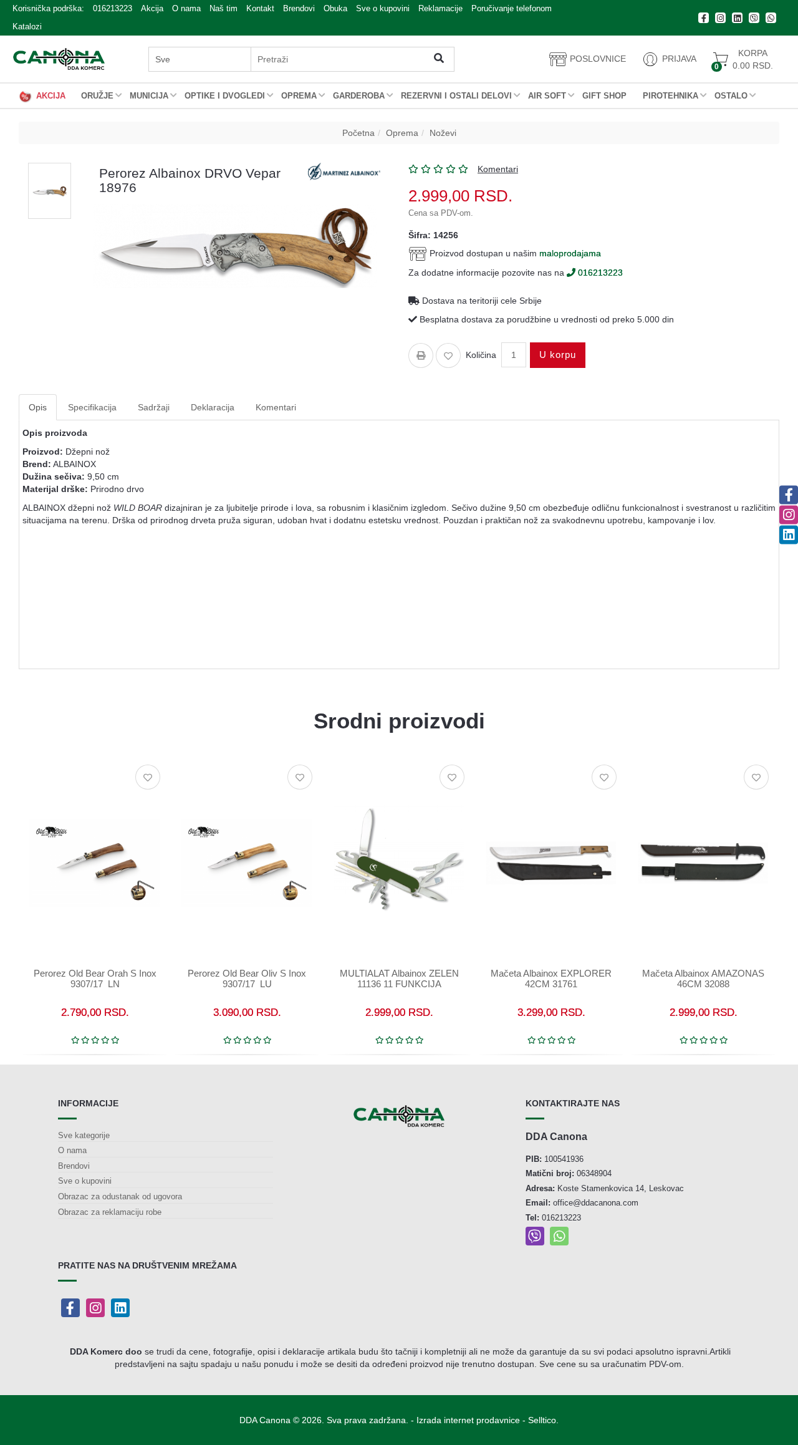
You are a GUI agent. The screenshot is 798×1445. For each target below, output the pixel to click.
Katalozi (27, 26)
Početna (358, 133)
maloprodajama (570, 253)
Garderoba (359, 95)
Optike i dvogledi (225, 95)
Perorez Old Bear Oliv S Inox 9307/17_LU (247, 978)
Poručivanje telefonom (511, 8)
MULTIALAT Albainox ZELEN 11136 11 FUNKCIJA (399, 978)
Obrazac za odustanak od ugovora (120, 1196)
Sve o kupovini (383, 8)
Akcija (152, 8)
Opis (38, 407)
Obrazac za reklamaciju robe (109, 1212)
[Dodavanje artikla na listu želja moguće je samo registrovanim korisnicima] (448, 355)
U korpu (557, 355)
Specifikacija (92, 407)
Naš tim (223, 8)
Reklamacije (440, 8)
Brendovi (299, 8)
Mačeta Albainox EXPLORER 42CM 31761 (551, 978)
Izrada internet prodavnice (468, 1420)
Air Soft (547, 95)
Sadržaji (154, 407)
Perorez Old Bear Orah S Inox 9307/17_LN (95, 978)
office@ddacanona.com (595, 1202)
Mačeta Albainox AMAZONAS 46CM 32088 (703, 978)
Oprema (299, 95)
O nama (186, 8)
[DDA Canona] (58, 59)
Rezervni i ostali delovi (456, 95)
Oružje (97, 95)
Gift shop (604, 95)
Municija (149, 95)
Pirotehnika (670, 95)
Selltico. (543, 1420)
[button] (669, 59)
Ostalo (731, 95)
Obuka (335, 8)
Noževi (443, 133)
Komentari (276, 407)
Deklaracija (212, 407)
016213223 (112, 8)
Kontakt (260, 8)
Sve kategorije (84, 1135)
